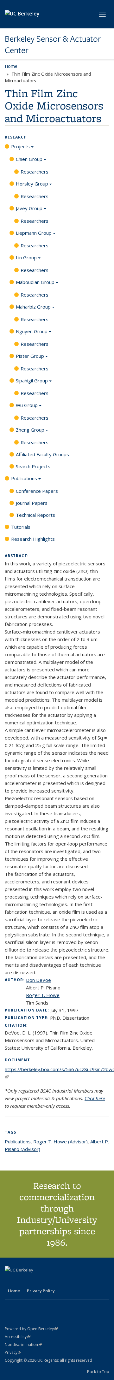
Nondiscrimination (23, 1344)
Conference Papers (37, 491)
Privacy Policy (41, 1291)
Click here (95, 1098)
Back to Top (98, 1371)
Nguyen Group (32, 331)
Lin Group (26, 257)
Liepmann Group (34, 233)
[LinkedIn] (22, 1280)
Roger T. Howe (43, 995)
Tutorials (20, 527)
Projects (20, 146)
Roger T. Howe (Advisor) (60, 1141)
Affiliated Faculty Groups (42, 454)
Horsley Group (32, 183)
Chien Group (29, 159)
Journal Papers (32, 503)
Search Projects (33, 466)
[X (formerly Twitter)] (10, 1280)
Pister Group (30, 356)
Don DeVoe (38, 980)
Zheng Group (30, 430)
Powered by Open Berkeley (31, 1328)
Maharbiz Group (33, 307)
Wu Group (27, 405)
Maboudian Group (35, 282)
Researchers (34, 171)
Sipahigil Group (32, 380)
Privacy (13, 1352)
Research (16, 137)
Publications (24, 478)
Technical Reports (35, 515)
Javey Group (29, 208)
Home (11, 66)
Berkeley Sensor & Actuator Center (53, 44)
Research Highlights (33, 539)
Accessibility (17, 1336)
